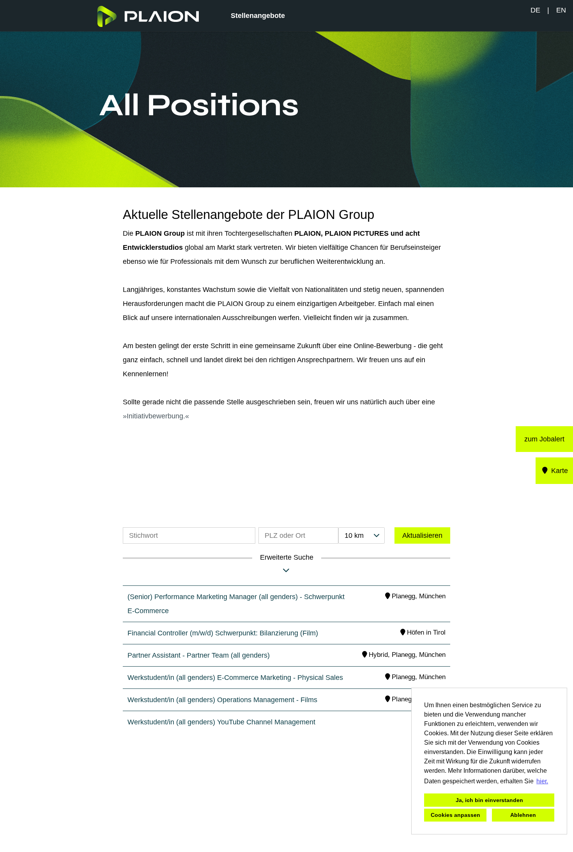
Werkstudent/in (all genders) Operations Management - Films (222, 700)
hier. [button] (542, 781)
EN (561, 10)
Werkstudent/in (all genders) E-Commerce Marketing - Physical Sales (235, 677)
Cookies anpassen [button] (455, 815)
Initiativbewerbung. (156, 416)
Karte (558, 471)
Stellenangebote (258, 16)
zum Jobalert (544, 439)
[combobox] (361, 535)
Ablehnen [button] (523, 815)
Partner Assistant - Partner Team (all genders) (198, 655)
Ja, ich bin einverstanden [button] (489, 800)
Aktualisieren (422, 535)
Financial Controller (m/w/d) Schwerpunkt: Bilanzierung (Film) (222, 633)
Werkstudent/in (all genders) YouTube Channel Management (221, 722)
